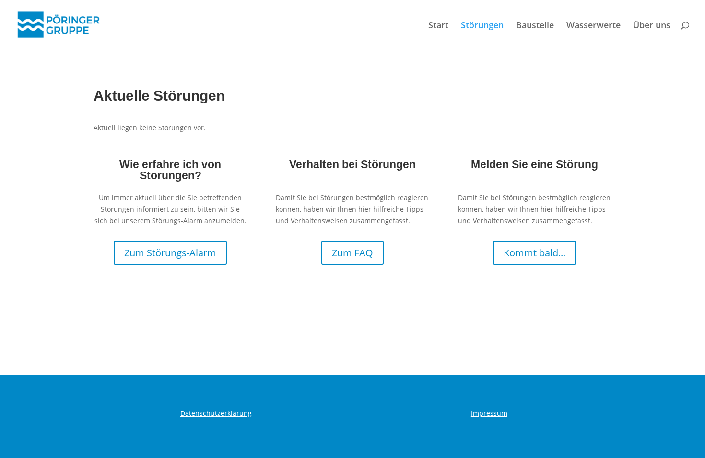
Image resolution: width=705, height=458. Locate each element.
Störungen (482, 26)
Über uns (651, 26)
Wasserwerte (593, 26)
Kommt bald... (534, 252)
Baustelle (535, 26)
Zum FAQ (352, 252)
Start (438, 26)
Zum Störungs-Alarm (170, 252)
